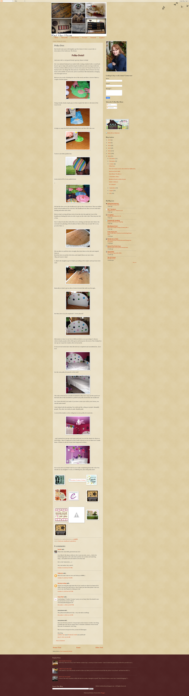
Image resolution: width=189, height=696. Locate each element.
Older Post (99, 647)
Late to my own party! (64, 676)
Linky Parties (75, 37)
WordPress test (111, 258)
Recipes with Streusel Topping (115, 221)
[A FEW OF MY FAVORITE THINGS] (91, 484)
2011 (109, 153)
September (112, 188)
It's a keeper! (112, 184)
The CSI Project (111, 257)
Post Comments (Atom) (66, 651)
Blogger (103, 693)
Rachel (59, 549)
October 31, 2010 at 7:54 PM (65, 578)
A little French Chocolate (65, 668)
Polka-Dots (112, 166)
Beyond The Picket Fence (114, 246)
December (112, 158)
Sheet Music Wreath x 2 (115, 174)
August (111, 190)
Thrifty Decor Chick (112, 239)
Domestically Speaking (113, 220)
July (110, 193)
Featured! (93, 37)
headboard (67, 541)
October (111, 164)
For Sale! (84, 37)
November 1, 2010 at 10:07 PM (66, 605)
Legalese (102, 37)
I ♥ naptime (110, 215)
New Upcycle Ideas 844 (113, 204)
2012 (109, 151)
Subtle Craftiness (113, 182)
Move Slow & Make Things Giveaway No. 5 (117, 227)
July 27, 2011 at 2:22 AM (64, 637)
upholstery (73, 541)
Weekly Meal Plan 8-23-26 (114, 216)
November (112, 161)
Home (56, 37)
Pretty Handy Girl (112, 231)
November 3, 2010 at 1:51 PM (65, 615)
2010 (109, 156)
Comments (111, 107)
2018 (109, 142)
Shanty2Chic (110, 251)
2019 (109, 140)
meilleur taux (61, 634)
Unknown (60, 573)
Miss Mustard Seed (112, 226)
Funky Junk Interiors (113, 203)
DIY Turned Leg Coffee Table (114, 253)
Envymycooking (62, 583)
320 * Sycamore (111, 209)
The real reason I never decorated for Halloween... (122, 168)
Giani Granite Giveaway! (65, 661)
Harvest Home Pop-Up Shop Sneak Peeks (117, 247)
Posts (109, 104)
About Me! (64, 37)
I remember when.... (114, 176)
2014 (109, 145)
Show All (134, 262)
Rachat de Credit (72, 634)
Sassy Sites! (61, 597)
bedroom (60, 541)
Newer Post (57, 647)
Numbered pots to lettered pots (117, 179)
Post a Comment (60, 640)
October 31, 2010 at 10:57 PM (65, 591)
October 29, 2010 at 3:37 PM (65, 567)
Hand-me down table (114, 171)
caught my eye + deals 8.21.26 (115, 210)
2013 (109, 148)
